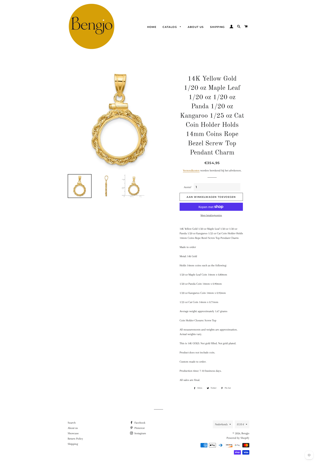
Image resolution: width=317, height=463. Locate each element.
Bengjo (245, 433)
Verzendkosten (191, 170)
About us (196, 27)
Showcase (73, 433)
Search (72, 422)
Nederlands (221, 424)
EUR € (240, 424)
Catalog (170, 27)
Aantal (187, 187)
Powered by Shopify (238, 438)
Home (151, 27)
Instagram (140, 433)
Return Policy (75, 438)
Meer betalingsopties (211, 215)
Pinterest (139, 428)
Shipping (217, 27)
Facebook (139, 422)
